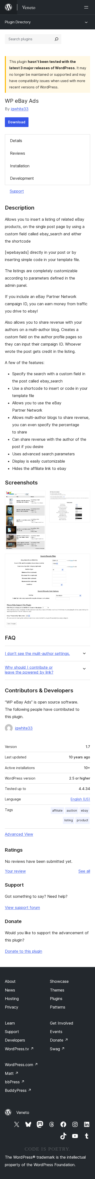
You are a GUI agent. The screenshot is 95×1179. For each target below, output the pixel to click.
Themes (57, 990)
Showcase (59, 981)
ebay (84, 810)
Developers (15, 1040)
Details (16, 140)
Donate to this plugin (23, 951)
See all (84, 871)
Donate (59, 1040)
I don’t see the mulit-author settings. (37, 653)
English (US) (80, 799)
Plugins (56, 998)
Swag (57, 1048)
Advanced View (19, 834)
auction (71, 810)
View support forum (22, 907)
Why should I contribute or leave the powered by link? (29, 669)
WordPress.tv (19, 1048)
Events (56, 1031)
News (10, 990)
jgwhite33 (19, 108)
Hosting (12, 998)
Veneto (22, 1112)
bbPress (15, 1081)
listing (68, 820)
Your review (15, 871)
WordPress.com (21, 1064)
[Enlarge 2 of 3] (83, 497)
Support (17, 191)
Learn (10, 1023)
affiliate (57, 810)
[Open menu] (87, 7)
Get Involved (61, 1023)
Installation (19, 165)
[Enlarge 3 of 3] (83, 560)
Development (22, 178)
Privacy (11, 1007)
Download (16, 122)
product (82, 820)
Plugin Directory (18, 22)
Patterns (57, 1007)
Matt (12, 1073)
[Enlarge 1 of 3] (39, 497)
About (10, 981)
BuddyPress (18, 1090)
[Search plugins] (56, 39)
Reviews (17, 153)
